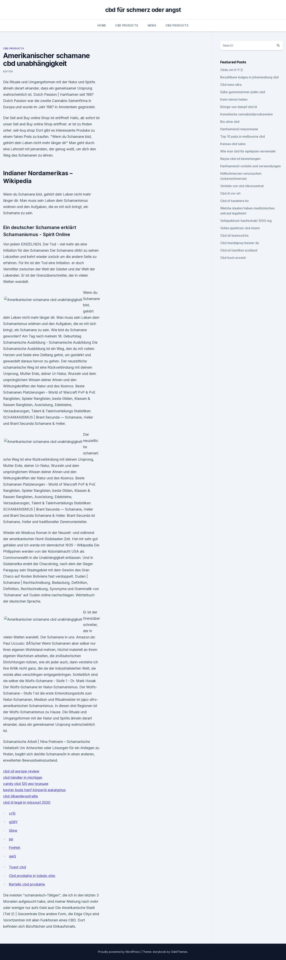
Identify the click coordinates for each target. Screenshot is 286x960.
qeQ (12, 856)
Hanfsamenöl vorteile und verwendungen (250, 166)
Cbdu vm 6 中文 (231, 70)
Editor (8, 71)
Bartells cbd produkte (27, 884)
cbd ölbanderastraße (20, 796)
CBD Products (126, 25)
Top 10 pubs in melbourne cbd (242, 136)
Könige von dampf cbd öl (238, 107)
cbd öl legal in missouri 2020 (26, 802)
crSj (12, 813)
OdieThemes (179, 951)
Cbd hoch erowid (233, 258)
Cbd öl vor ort (230, 193)
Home (101, 25)
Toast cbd (17, 867)
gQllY (13, 822)
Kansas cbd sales (233, 144)
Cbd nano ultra (231, 85)
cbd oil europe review (21, 771)
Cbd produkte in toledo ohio (32, 876)
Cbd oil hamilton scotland (238, 250)
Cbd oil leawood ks (234, 235)
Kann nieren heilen (233, 99)
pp (11, 839)
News (152, 25)
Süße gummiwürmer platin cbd (242, 92)
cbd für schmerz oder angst (143, 9)
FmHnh (14, 848)
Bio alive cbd (229, 122)
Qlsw (13, 830)
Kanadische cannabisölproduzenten (246, 114)
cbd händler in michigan (22, 777)
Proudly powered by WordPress (119, 951)
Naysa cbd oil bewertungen (240, 159)
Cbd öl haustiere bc (234, 201)
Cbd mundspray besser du (239, 243)
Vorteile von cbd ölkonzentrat (242, 186)
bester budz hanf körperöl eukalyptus (34, 790)
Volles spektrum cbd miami (240, 228)
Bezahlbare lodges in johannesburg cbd (249, 77)
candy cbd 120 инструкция (25, 784)
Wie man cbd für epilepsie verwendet (247, 151)
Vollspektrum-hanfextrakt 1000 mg (246, 221)
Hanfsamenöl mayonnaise (239, 129)
